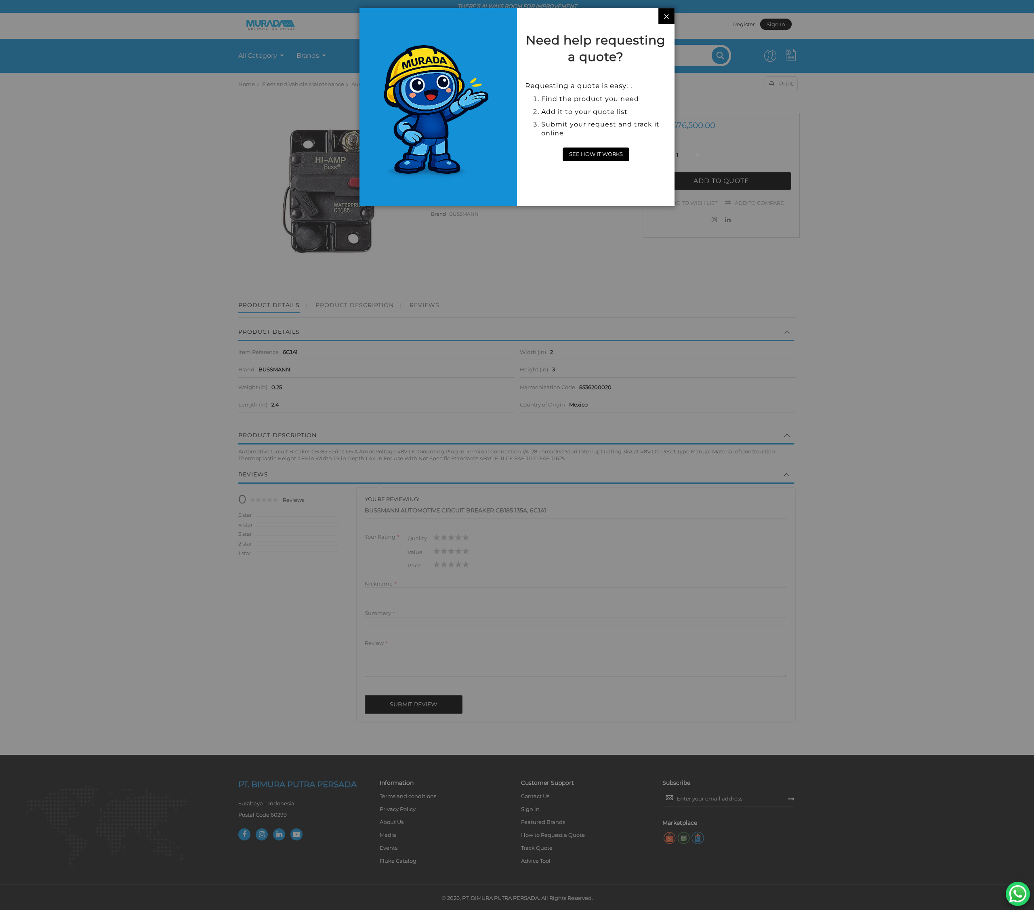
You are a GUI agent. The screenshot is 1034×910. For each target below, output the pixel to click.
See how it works (596, 154)
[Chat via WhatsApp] (1018, 894)
